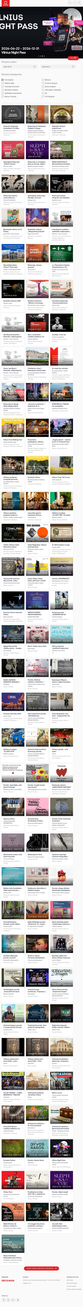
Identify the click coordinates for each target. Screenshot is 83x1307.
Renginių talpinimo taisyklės (74, 1289)
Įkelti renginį (70, 1280)
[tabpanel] (41, 29)
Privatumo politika (71, 1286)
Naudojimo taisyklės (72, 1283)
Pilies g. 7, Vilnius (46, 1280)
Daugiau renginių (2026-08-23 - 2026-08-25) (40, 1268)
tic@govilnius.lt (27, 1283)
